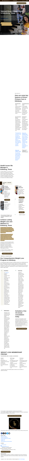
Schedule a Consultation (5, 451)
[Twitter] (7, 433)
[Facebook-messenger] (9, 433)
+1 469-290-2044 (15, 0)
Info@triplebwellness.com (6, 0)
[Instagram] (4, 433)
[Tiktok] (5, 433)
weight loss (7, 272)
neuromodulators (19, 18)
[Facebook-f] (2, 433)
